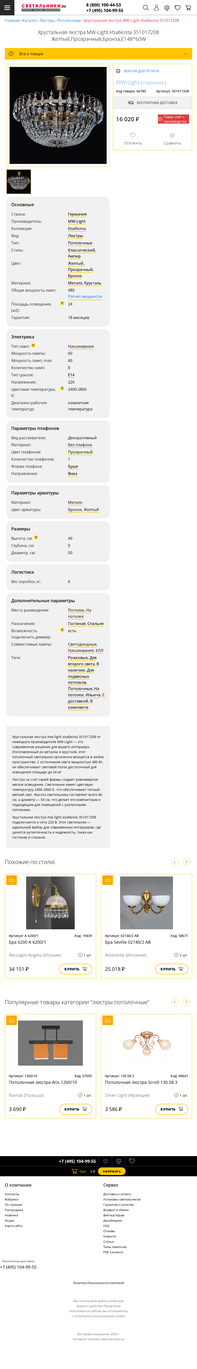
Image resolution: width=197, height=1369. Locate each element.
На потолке (79, 613)
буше (73, 466)
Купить (72, 969)
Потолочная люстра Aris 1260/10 (43, 1082)
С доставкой (86, 698)
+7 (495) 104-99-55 (104, 10)
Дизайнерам (112, 1220)
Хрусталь (92, 283)
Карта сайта (13, 1226)
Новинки (11, 1215)
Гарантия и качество (118, 1204)
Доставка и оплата (117, 1194)
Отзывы (109, 1231)
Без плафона (80, 444)
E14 (71, 375)
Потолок (76, 610)
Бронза (75, 275)
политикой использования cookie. (99, 1316)
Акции (9, 1220)
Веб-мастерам (113, 1215)
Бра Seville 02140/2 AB (128, 942)
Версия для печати (141, 71)
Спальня (95, 623)
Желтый (75, 263)
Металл (75, 283)
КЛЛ (99, 650)
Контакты (12, 1194)
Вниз (72, 473)
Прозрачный (80, 269)
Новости (109, 1236)
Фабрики (11, 1199)
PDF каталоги (113, 1252)
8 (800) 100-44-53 (103, 5)
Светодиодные (82, 644)
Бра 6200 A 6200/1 (27, 942)
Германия (77, 214)
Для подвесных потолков (81, 676)
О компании (18, 1185)
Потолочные (69, 20)
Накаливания (81, 346)
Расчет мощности (85, 296)
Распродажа (14, 1210)
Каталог (29, 20)
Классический (81, 250)
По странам (13, 1204)
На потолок (83, 691)
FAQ (106, 1226)
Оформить (112, 1171)
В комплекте (80, 704)
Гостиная (77, 623)
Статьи (108, 1241)
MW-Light (77, 221)
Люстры (47, 20)
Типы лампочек (115, 1247)
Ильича (93, 694)
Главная (12, 20)
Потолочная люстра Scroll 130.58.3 (141, 1082)
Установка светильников (121, 1199)
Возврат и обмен (116, 1210)
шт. (83, 1171)
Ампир (74, 256)
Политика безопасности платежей (98, 1283)
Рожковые (78, 657)
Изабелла (77, 228)
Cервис (111, 1185)
